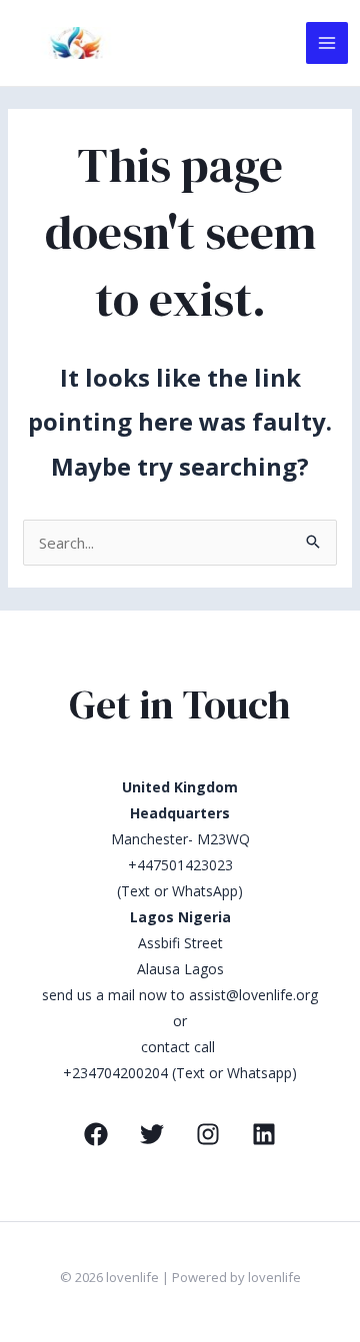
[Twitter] (152, 1134)
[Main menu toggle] (327, 43)
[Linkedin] (264, 1134)
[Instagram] (208, 1134)
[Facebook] (96, 1134)
